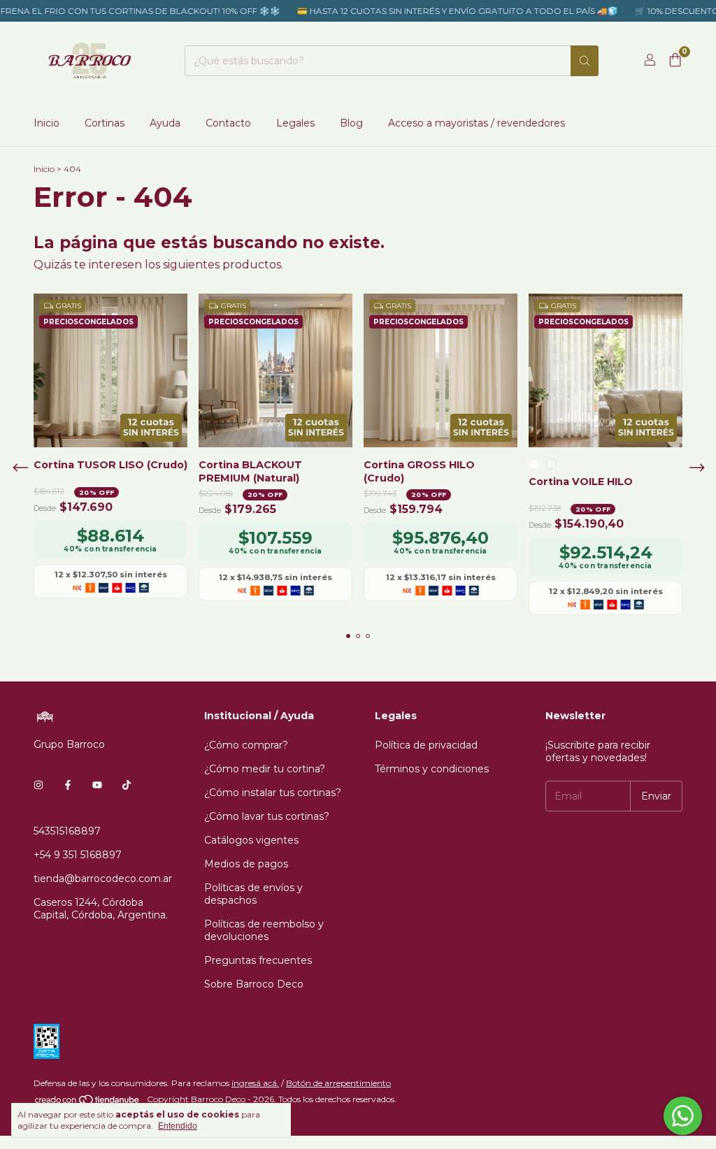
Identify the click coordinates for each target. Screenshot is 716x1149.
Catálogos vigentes (251, 840)
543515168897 (67, 831)
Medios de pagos (246, 864)
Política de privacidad (426, 745)
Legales (295, 123)
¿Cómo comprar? (246, 745)
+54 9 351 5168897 (78, 854)
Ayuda (165, 123)
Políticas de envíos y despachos (253, 893)
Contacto (228, 123)
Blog (351, 123)
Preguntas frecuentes (258, 960)
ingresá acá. (255, 1083)
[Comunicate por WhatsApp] (683, 1116)
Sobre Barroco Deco (253, 984)
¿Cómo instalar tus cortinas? (272, 792)
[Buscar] (585, 60)
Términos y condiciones (432, 769)
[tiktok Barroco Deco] (126, 785)
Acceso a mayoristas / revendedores (476, 123)
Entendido (177, 1126)
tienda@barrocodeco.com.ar (103, 878)
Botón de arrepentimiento (338, 1083)
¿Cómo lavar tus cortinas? (266, 816)
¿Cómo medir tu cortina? (264, 769)
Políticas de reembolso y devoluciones (264, 930)
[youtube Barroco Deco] (97, 785)
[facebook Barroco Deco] (68, 785)
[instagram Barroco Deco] (38, 785)
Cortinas (104, 123)
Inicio (46, 123)
